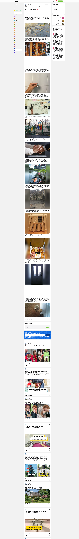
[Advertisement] (37, 62)
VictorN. (28, 454)
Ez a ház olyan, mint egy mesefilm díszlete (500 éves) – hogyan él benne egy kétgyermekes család (36, 486)
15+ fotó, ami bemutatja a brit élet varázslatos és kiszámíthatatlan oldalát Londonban (34, 427)
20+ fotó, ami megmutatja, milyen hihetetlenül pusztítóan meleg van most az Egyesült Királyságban (36, 457)
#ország (40, 317)
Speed (56, 33)
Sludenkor (28, 5)
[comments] (27, 319)
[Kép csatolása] (26, 327)
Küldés (48, 327)
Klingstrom (28, 344)
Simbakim (28, 484)
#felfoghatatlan (36, 317)
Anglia (28, 4)
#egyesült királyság (30, 317)
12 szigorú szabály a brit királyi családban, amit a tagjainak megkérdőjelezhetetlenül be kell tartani (37, 346)
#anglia (26, 317)
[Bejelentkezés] (64, 1)
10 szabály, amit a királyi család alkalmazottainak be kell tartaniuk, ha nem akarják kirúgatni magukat (36, 401)
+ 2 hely (30, 4)
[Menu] (49, 4)
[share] (31, 319)
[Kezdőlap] (16, 1)
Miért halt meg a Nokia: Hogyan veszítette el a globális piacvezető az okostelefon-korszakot (59, 29)
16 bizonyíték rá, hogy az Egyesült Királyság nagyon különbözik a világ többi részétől (35, 512)
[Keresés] (54, 1)
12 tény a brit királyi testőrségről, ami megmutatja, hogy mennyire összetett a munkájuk (36, 372)
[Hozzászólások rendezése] (49, 323)
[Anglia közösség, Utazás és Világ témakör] (25, 5)
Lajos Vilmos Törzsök (57, 28)
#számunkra (44, 317)
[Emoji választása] (27, 327)
